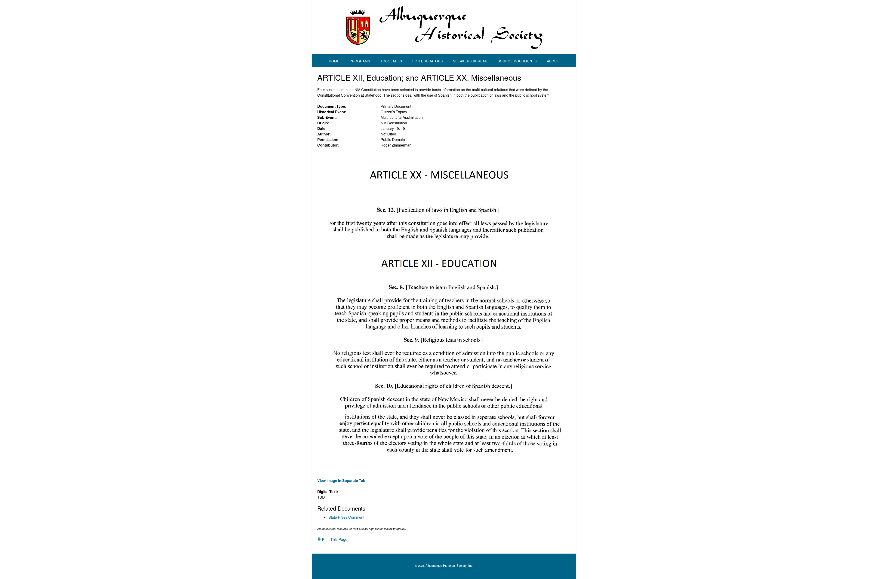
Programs (360, 61)
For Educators (427, 61)
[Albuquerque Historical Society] (444, 27)
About (553, 61)
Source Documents (517, 61)
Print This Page (334, 539)
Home (334, 61)
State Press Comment (346, 517)
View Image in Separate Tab (341, 480)
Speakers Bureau (470, 61)
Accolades (391, 61)
